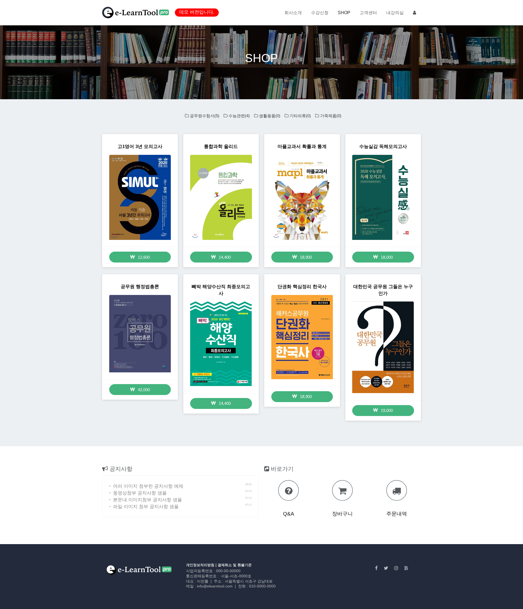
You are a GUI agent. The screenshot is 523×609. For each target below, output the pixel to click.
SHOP (344, 12)
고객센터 (368, 12)
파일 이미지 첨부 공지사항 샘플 (144, 506)
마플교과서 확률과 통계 (302, 146)
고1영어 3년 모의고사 (140, 146)
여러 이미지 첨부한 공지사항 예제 (146, 486)
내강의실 (395, 12)
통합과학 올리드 (221, 146)
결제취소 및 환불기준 (235, 565)
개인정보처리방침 (200, 565)
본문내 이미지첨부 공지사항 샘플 (146, 499)
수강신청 (320, 12)
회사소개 (293, 12)
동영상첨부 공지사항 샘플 (138, 493)
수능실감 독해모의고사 (383, 146)
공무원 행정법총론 (140, 286)
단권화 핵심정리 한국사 (302, 286)
